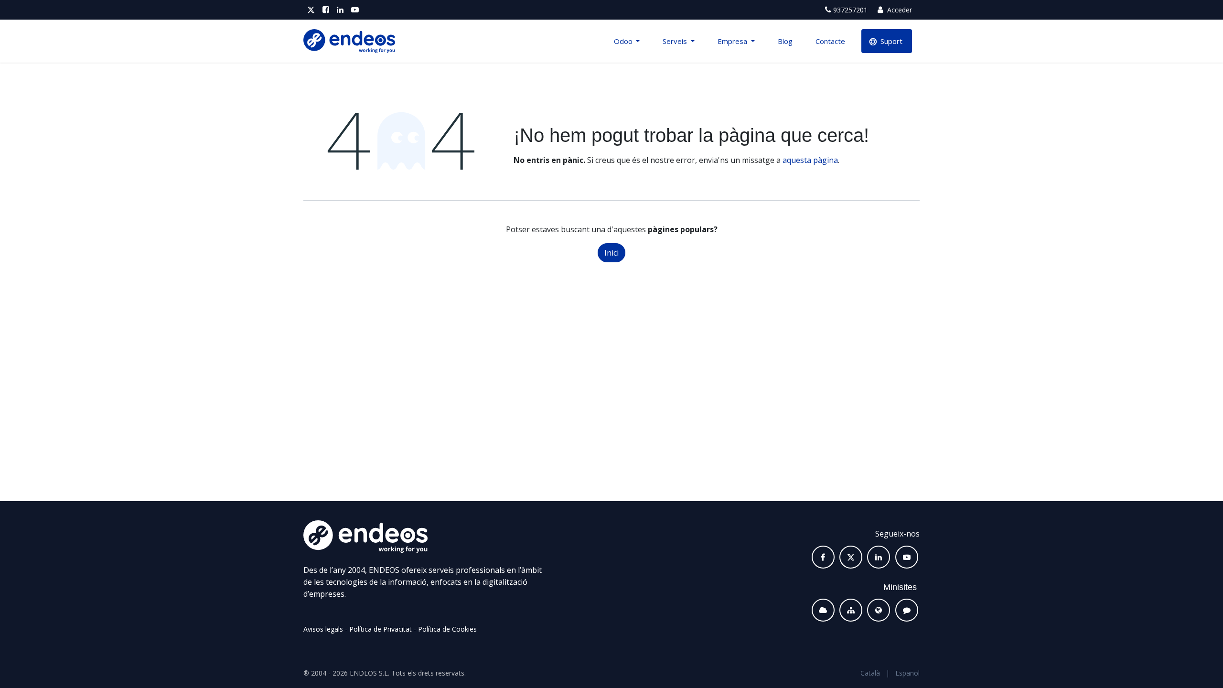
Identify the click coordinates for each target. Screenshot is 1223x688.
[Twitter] (311, 10)
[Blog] (906, 610)
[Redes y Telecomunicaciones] (850, 610)
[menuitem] (627, 41)
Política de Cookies (447, 629)
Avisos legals (323, 629)
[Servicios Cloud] (823, 610)
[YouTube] (355, 10)
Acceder (898, 9)
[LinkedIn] (340, 10)
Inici (611, 252)
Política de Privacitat (380, 629)
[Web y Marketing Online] (878, 610)
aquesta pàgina (810, 160)
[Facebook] (326, 10)
